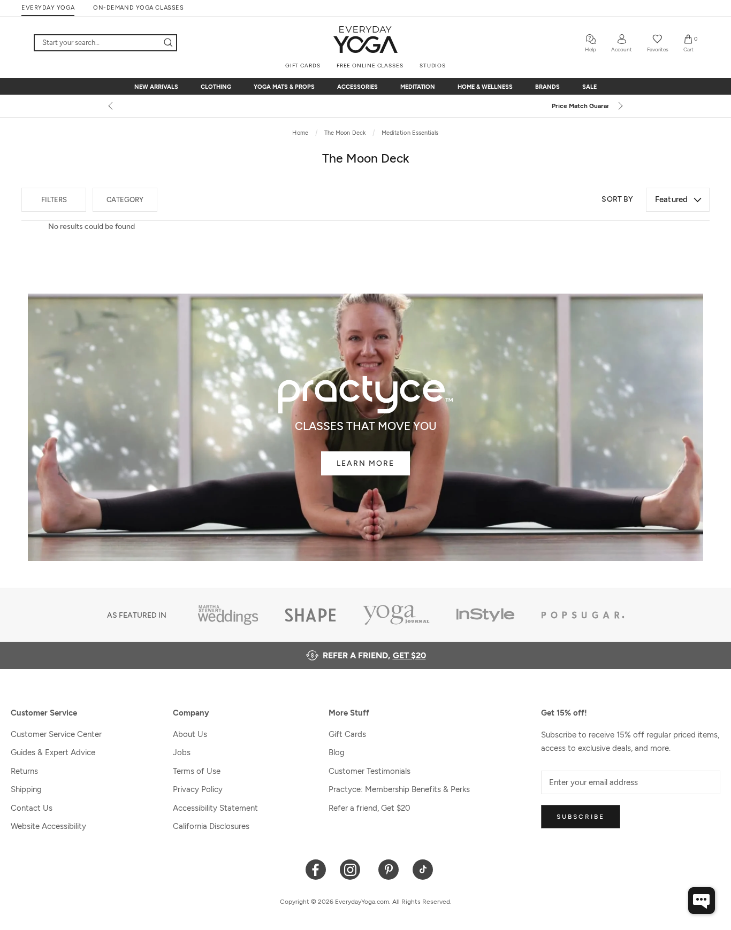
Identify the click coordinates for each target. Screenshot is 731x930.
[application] (701, 900)
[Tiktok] (423, 868)
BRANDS (547, 86)
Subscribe (581, 816)
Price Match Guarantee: (365, 106)
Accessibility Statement (215, 808)
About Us (190, 734)
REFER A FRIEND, (374, 655)
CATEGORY (124, 200)
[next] (619, 106)
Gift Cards (347, 734)
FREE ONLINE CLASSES (370, 65)
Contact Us (31, 808)
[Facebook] (316, 868)
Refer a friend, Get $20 (369, 808)
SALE (589, 86)
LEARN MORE (365, 463)
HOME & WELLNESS (485, 86)
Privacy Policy (198, 789)
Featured (671, 199)
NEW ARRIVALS (156, 86)
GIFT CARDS (303, 65)
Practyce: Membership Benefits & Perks (399, 789)
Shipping (26, 789)
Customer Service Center (56, 734)
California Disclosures (211, 826)
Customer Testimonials (369, 771)
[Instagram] (352, 868)
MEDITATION (417, 86)
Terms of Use (196, 771)
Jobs (182, 752)
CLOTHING (216, 86)
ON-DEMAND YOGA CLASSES (138, 7)
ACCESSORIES (357, 86)
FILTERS (54, 200)
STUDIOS (433, 65)
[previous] (111, 106)
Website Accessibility (48, 826)
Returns (24, 771)
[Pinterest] (389, 868)
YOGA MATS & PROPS (284, 86)
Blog (337, 752)
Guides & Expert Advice (53, 752)
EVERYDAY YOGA (47, 7)
